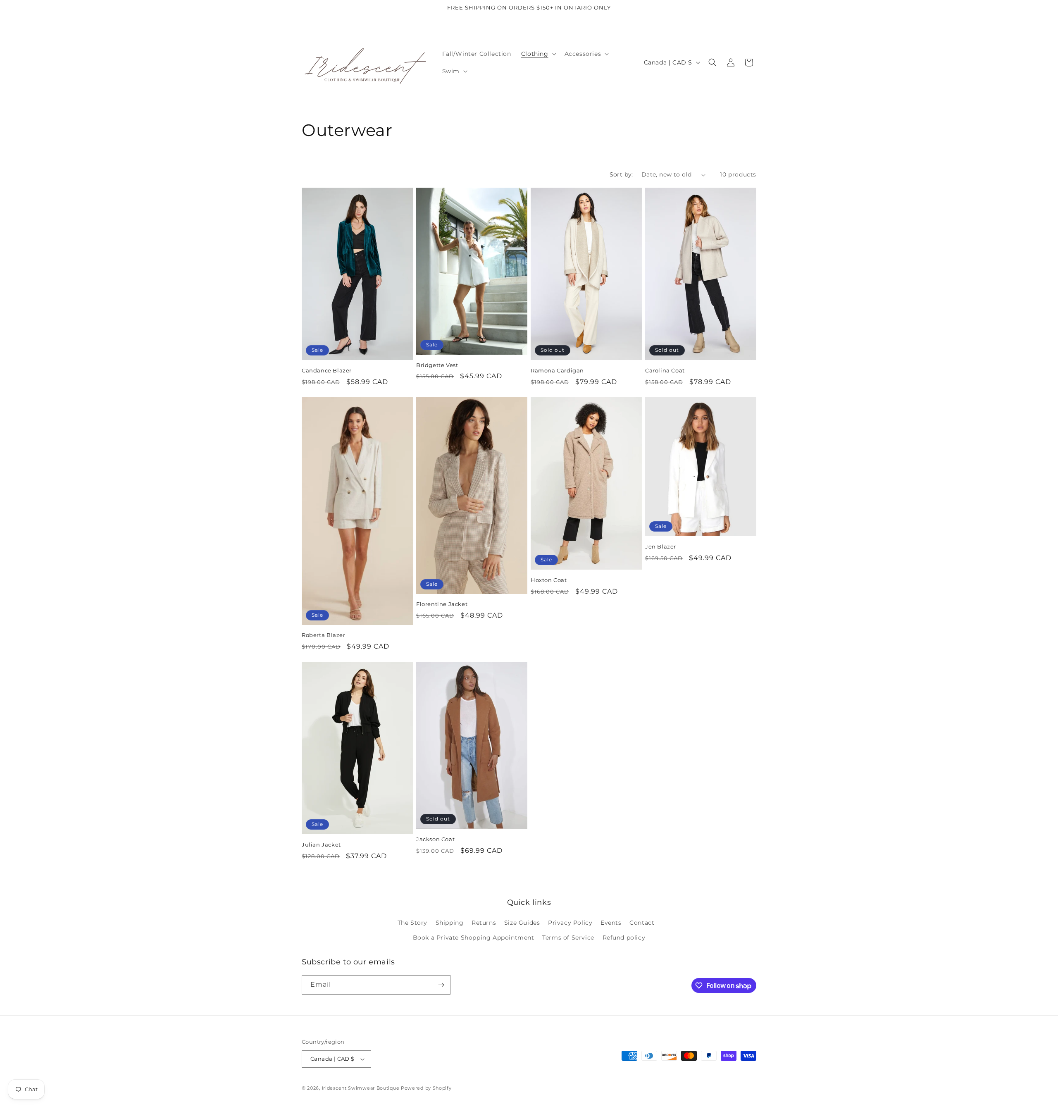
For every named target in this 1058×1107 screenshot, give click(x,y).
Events (611, 922)
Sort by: (621, 174)
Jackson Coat (435, 839)
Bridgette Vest (437, 365)
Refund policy (624, 937)
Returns (484, 922)
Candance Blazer (327, 370)
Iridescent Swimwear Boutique (361, 1088)
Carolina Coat (665, 370)
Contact (641, 922)
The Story (412, 922)
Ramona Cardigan (557, 370)
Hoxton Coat (549, 580)
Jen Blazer (660, 546)
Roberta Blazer (323, 635)
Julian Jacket (321, 844)
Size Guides (522, 922)
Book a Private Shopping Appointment (473, 937)
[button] (538, 53)
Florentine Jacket (441, 604)
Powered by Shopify (426, 1088)
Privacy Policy (570, 922)
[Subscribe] (441, 985)
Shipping (450, 922)
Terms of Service (568, 937)
